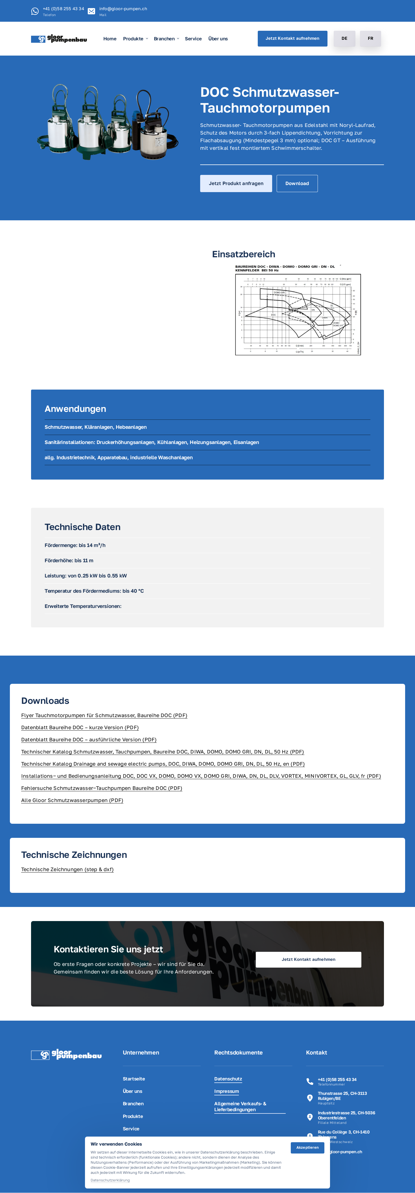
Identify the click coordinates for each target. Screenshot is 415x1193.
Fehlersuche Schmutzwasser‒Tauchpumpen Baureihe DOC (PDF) (101, 788)
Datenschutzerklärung (110, 1180)
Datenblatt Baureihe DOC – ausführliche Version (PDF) (89, 739)
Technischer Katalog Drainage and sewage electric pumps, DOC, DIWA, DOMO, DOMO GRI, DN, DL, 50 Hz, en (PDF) (163, 764)
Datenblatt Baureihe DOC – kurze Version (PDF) (80, 727)
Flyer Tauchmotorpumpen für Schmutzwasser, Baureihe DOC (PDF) (104, 715)
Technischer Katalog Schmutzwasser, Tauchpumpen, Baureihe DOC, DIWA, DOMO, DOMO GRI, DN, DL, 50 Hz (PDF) (162, 751)
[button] (371, 310)
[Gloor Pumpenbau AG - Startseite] (59, 38)
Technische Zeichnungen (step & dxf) (67, 869)
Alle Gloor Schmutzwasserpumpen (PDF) (72, 800)
